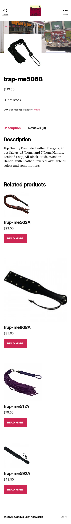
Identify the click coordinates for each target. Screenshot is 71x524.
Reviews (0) (37, 128)
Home (7, 26)
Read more (15, 238)
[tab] (12, 128)
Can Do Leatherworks (28, 517)
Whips (16, 26)
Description (12, 128)
